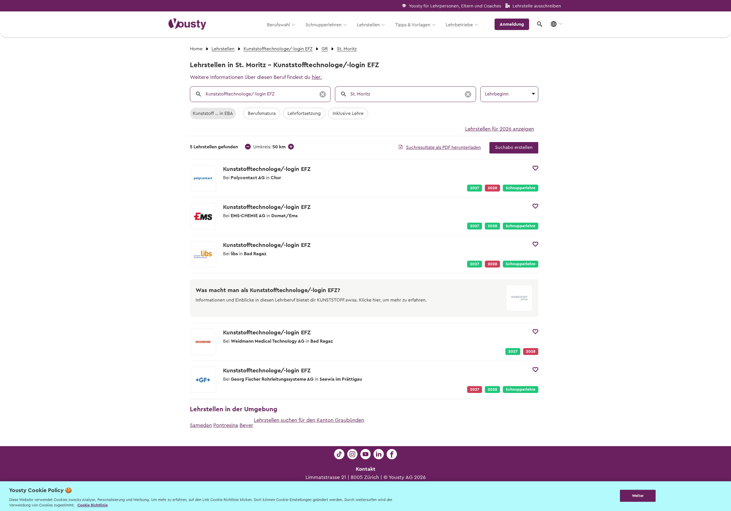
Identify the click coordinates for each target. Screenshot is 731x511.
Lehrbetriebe (459, 25)
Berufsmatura (262, 113)
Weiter (638, 496)
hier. (317, 77)
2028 (492, 226)
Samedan (201, 425)
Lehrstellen (368, 25)
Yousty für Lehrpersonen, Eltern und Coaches (455, 6)
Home (196, 49)
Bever (246, 425)
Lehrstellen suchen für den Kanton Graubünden (309, 420)
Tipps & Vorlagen (412, 25)
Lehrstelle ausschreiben (537, 6)
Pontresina (225, 425)
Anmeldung (512, 24)
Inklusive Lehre (348, 113)
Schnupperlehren (324, 25)
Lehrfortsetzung (304, 113)
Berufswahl (278, 25)
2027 (474, 188)
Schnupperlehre (520, 188)
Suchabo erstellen (514, 147)
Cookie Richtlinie (92, 505)
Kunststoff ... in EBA (213, 113)
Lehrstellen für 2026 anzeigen (499, 128)
